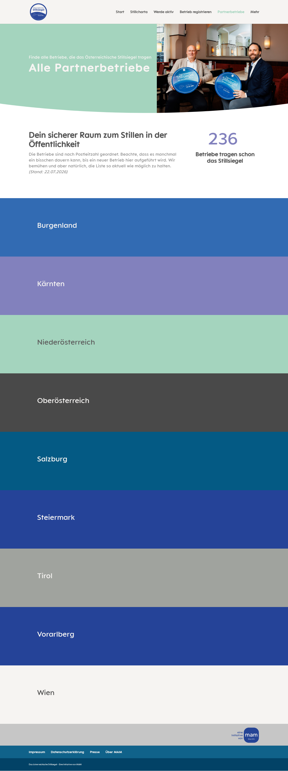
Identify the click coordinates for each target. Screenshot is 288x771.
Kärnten (51, 283)
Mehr (254, 12)
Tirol (44, 575)
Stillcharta (139, 12)
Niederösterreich (66, 341)
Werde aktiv (164, 12)
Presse (95, 752)
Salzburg (52, 458)
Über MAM (114, 752)
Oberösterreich (63, 400)
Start (120, 12)
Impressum (37, 752)
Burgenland (57, 225)
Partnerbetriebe (231, 12)
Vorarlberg (55, 633)
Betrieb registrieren (196, 12)
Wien (45, 692)
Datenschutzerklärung (67, 752)
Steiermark (56, 517)
